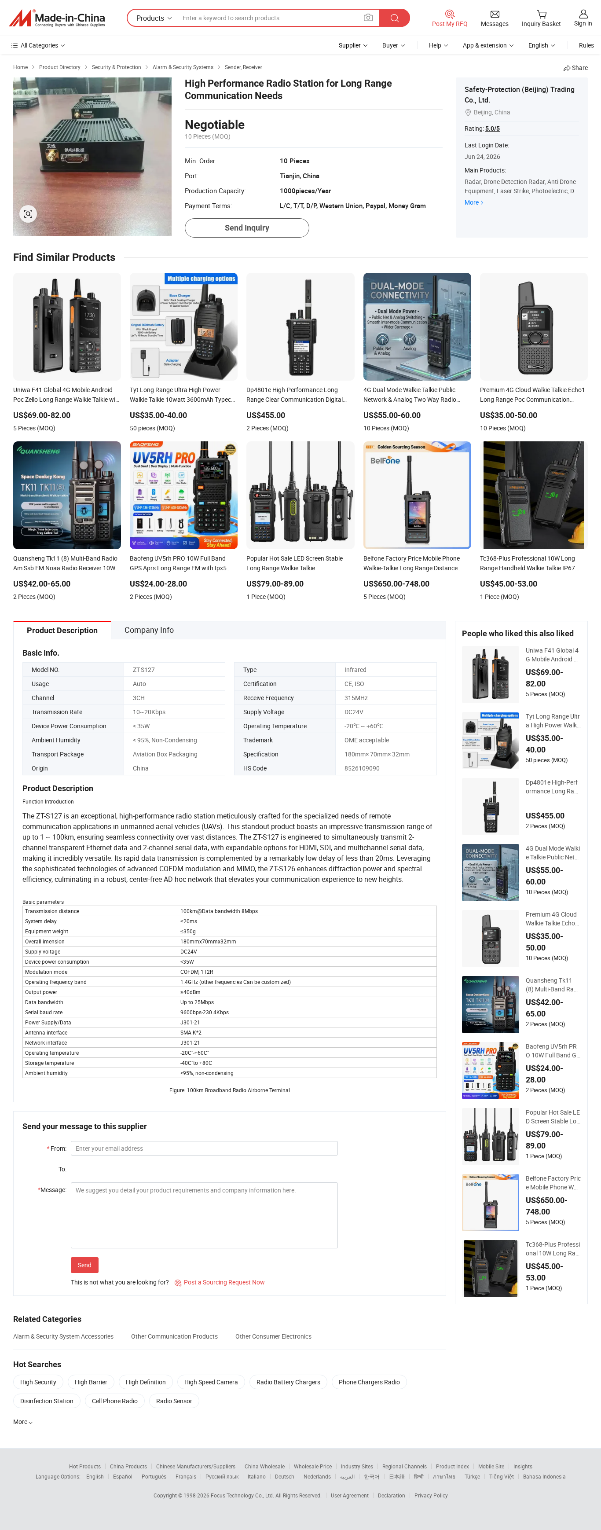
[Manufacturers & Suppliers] (57, 18)
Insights (522, 1466)
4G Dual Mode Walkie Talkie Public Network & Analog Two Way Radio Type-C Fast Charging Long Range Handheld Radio (553, 853)
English (95, 1476)
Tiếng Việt (501, 1476)
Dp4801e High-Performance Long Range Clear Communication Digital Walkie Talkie (552, 787)
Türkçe (472, 1476)
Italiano (257, 1476)
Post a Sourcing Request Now (220, 1282)
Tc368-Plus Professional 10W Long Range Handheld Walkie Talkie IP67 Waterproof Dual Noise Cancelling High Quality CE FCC (553, 1249)
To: (62, 1169)
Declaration (391, 1495)
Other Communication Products (174, 1336)
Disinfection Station (46, 1401)
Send (85, 1265)
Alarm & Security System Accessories (63, 1336)
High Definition (146, 1382)
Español (122, 1476)
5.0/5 (492, 128)
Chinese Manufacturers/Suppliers (195, 1466)
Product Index (452, 1466)
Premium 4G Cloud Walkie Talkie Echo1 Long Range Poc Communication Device (553, 919)
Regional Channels (404, 1466)
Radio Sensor (174, 1401)
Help (435, 45)
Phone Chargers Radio (369, 1382)
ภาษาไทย (444, 1476)
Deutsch (284, 1476)
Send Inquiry (247, 227)
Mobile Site (491, 1466)
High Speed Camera (211, 1382)
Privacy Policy (431, 1495)
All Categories (39, 45)
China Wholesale (265, 1466)
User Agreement (350, 1495)
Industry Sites (357, 1466)
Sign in (583, 23)
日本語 (397, 1476)
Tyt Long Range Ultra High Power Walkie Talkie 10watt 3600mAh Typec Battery (553, 721)
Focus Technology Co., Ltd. (243, 1495)
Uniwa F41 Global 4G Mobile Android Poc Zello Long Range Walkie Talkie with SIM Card (553, 655)
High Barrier (91, 1382)
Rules (586, 45)
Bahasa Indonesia (544, 1476)
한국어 (372, 1476)
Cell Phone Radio (115, 1401)
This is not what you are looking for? (120, 1282)
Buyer (390, 45)
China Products (128, 1466)
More (472, 202)
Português (154, 1476)
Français (186, 1476)
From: (56, 1148)
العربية (347, 1476)
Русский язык (221, 1476)
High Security (38, 1382)
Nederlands (317, 1476)
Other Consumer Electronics (273, 1336)
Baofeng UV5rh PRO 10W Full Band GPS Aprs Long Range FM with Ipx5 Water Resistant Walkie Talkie (553, 1051)
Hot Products (85, 1466)
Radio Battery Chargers (288, 1382)
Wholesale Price (313, 1466)
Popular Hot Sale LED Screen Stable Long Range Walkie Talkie (553, 1117)
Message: (52, 1189)
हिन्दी (419, 1476)
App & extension (485, 45)
